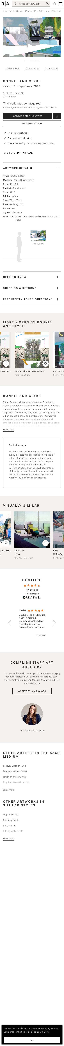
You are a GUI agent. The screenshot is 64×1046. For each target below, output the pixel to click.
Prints (28, 11)
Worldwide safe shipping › (20, 138)
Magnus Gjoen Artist (15, 771)
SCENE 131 (19, 551)
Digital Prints (10, 814)
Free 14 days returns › (18, 133)
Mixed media (27, 180)
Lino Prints (9, 825)
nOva (17, 554)
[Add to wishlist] (57, 116)
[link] (47, 4)
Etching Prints (11, 820)
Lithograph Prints (13, 831)
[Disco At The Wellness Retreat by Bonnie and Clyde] (32, 350)
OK (32, 1040)
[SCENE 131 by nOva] (32, 529)
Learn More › (50, 107)
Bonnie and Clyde (22, 81)
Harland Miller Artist (15, 776)
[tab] (32, 168)
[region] (32, 622)
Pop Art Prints (41, 11)
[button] (60, 3)
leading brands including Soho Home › (36, 143)
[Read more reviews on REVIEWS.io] (32, 598)
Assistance (12, 68)
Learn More (43, 1032)
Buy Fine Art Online (13, 11)
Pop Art (14, 184)
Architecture (19, 188)
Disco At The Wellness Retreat (29, 371)
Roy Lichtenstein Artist (16, 782)
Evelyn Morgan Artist (15, 765)
